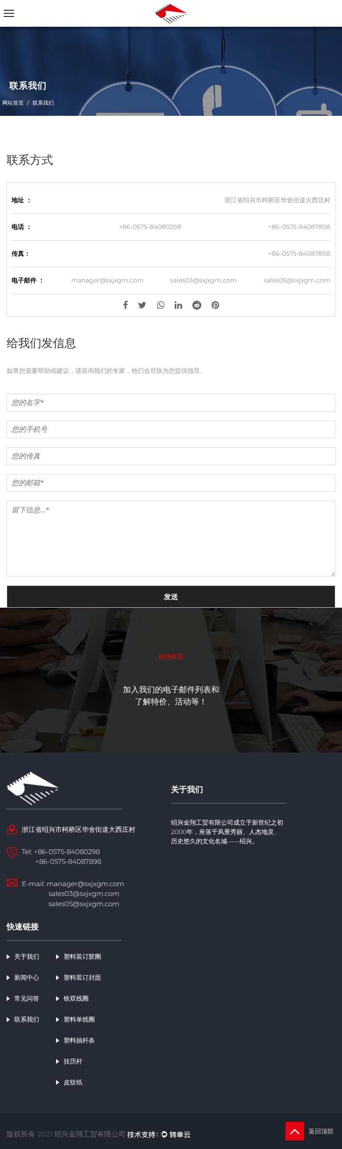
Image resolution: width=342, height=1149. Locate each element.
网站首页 (13, 102)
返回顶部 (322, 1131)
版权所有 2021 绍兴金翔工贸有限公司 (67, 1134)
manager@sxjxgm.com (107, 280)
